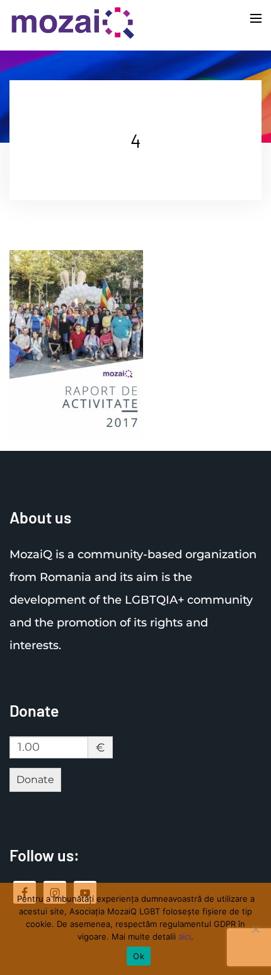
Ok (138, 956)
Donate (35, 780)
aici (184, 936)
